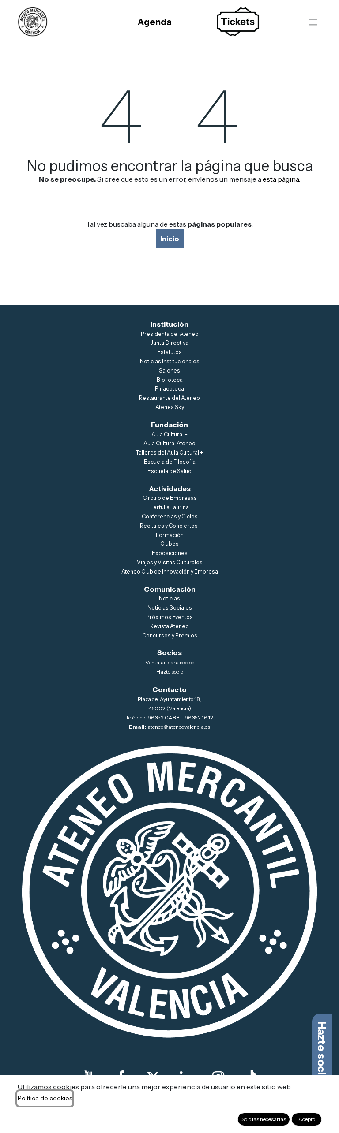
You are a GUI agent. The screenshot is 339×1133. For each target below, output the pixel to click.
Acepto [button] (306, 1119)
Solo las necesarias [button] (263, 1119)
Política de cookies (45, 1098)
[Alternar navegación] (313, 22)
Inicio (169, 238)
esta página (281, 179)
